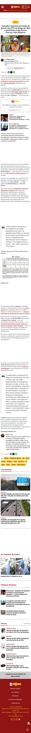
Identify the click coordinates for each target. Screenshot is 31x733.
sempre (8, 464)
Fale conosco (15, 692)
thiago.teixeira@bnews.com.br (11, 61)
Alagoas (20, 10)
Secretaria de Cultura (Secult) (16, 173)
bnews (3, 464)
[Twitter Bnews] (14, 719)
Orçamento (9, 461)
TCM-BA (13, 464)
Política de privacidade (15, 699)
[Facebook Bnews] (12, 719)
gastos (27, 458)
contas (15, 461)
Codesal (3, 461)
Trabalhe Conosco (15, 688)
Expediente (15, 696)
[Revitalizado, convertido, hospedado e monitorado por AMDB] (28, 723)
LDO (23, 458)
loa (26, 461)
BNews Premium (21, 464)
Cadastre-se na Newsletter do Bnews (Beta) (15, 675)
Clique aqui (13, 139)
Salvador (6, 458)
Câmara (17, 306)
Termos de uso (15, 703)
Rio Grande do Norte (12, 10)
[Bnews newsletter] (15, 68)
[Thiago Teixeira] (2, 60)
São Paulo (24, 10)
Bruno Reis (21, 461)
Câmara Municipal (9, 83)
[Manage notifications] (27, 729)
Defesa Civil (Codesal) (9, 320)
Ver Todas (26, 623)
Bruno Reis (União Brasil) (19, 92)
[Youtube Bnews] (19, 719)
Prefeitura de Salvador (15, 458)
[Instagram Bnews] (17, 719)
